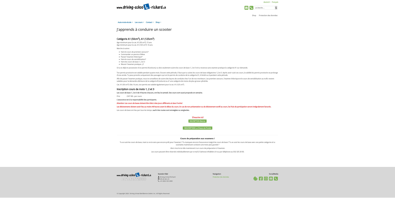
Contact (150, 22)
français (275, 2)
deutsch (267, 2)
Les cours (140, 22)
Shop (254, 15)
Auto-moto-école (126, 22)
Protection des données (268, 15)
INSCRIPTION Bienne (197, 121)
